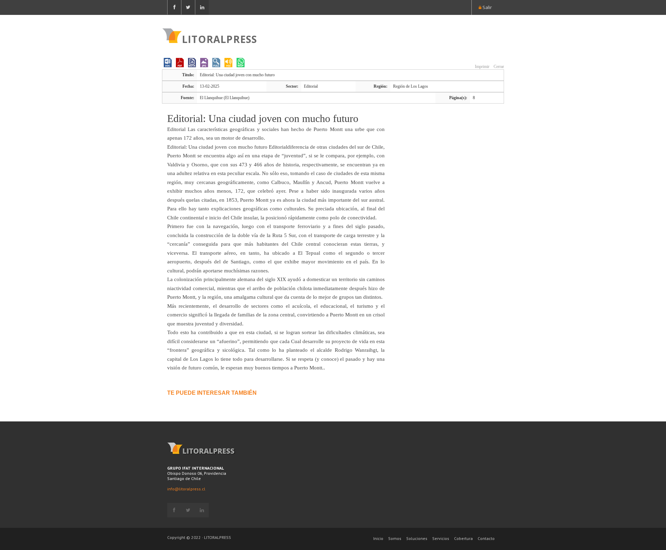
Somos (394, 538)
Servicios (440, 538)
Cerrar (498, 66)
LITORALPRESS (219, 38)
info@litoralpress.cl (186, 488)
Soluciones (416, 538)
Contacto (486, 538)
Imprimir (481, 66)
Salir (486, 7)
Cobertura (463, 538)
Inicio (378, 538)
